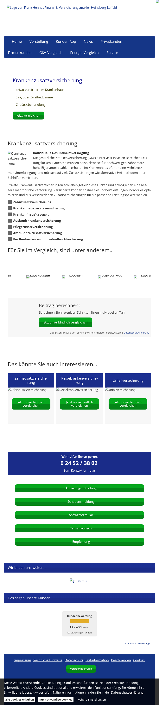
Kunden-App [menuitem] (66, 41)
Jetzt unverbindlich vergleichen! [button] (65, 322)
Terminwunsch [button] (81, 528)
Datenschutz (74, 660)
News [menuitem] (88, 41)
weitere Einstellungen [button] (92, 699)
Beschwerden (121, 660)
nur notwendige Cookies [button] (55, 699)
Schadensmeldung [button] (81, 501)
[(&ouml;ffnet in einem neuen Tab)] (79, 581)
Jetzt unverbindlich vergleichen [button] (31, 404)
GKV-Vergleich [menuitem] (50, 52)
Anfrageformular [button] (81, 515)
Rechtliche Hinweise (47, 660)
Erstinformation (97, 660)
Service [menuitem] (112, 52)
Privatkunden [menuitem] (111, 41)
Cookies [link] (139, 660)
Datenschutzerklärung (136, 332)
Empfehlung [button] (81, 541)
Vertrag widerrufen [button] (81, 668)
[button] (32, 202)
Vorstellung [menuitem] (38, 41)
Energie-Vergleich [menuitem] (84, 52)
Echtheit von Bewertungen (138, 643)
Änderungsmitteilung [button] (81, 488)
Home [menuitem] (17, 41)
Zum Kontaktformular (79, 470)
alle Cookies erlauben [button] (19, 699)
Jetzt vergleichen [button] (28, 115)
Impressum (22, 660)
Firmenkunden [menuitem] (20, 52)
